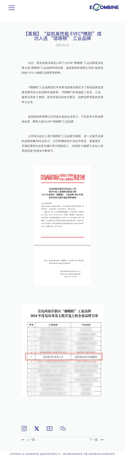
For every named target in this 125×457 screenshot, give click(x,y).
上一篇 (31, 439)
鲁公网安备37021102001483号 (100, 454)
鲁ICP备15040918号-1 (74, 454)
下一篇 (93, 439)
